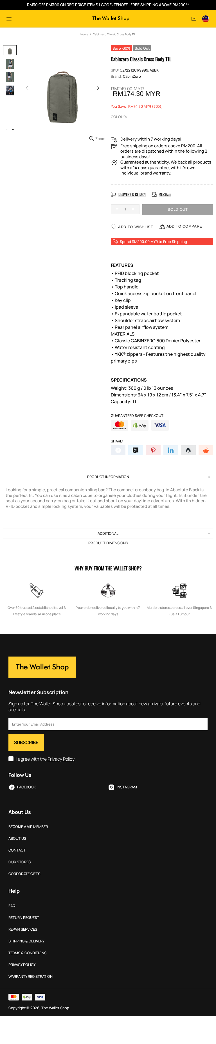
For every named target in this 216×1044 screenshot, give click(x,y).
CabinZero (132, 76)
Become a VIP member (28, 826)
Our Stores (19, 862)
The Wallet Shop (110, 18)
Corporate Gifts (24, 873)
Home (84, 34)
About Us (17, 838)
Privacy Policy (61, 759)
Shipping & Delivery (26, 941)
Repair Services (22, 929)
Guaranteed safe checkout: (137, 415)
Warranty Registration (30, 976)
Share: (117, 441)
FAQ (11, 905)
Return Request (23, 917)
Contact (17, 850)
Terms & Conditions (27, 953)
